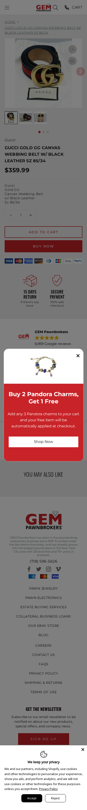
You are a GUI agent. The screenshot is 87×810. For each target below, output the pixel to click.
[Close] (83, 749)
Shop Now (43, 441)
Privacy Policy (48, 789)
